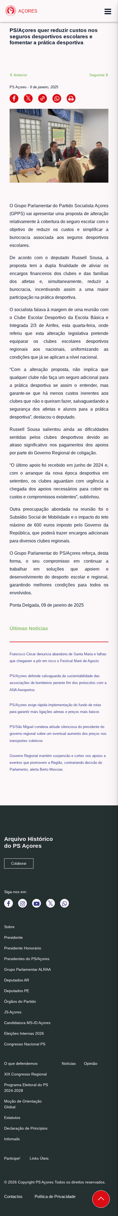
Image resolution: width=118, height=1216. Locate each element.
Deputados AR (16, 980)
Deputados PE (16, 991)
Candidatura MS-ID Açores (27, 1023)
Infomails (12, 1139)
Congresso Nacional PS (24, 1044)
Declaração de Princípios (25, 1128)
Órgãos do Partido (20, 1001)
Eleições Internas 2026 (24, 1033)
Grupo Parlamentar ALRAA (27, 969)
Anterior (19, 75)
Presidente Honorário (22, 948)
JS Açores (12, 1012)
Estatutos (12, 1117)
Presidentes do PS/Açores (26, 959)
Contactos (13, 1196)
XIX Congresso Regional (25, 1074)
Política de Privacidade (55, 1196)
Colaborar (18, 864)
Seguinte (97, 75)
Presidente (13, 937)
